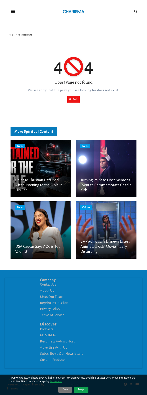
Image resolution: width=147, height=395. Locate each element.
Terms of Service (52, 315)
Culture (86, 207)
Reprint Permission (54, 303)
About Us (47, 290)
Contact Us (48, 284)
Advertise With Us (53, 347)
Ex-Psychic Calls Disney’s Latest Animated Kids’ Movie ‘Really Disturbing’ (105, 246)
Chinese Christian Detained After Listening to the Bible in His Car (38, 185)
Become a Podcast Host (57, 341)
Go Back (73, 99)
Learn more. (56, 381)
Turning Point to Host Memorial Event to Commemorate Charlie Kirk (105, 185)
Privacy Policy (50, 309)
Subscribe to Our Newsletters (61, 353)
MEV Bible (48, 335)
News (20, 146)
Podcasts (46, 329)
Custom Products (52, 360)
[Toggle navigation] (13, 11)
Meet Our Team (51, 297)
